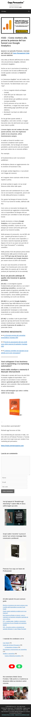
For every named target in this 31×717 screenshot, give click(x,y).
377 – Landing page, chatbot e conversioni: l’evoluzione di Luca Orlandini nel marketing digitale (14, 623)
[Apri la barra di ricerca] (29, 11)
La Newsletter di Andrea (11, 647)
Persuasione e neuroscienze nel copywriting (15, 649)
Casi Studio (6, 643)
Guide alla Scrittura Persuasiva (11, 645)
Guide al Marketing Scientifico (13, 656)
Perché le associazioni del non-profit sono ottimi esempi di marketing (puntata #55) (14, 344)
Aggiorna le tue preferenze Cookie (22, 714)
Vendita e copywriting (8, 653)
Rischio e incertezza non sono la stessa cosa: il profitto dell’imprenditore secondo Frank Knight (15, 607)
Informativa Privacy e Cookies (8, 714)
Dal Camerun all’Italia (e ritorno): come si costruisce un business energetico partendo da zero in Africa (15, 617)
